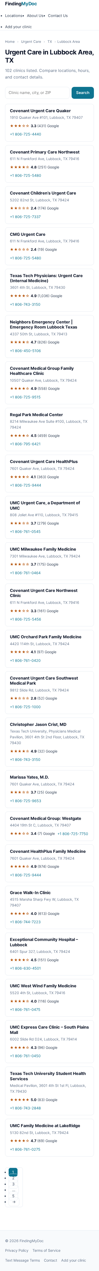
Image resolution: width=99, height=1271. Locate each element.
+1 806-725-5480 (25, 175)
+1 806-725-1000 (25, 707)
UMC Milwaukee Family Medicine (43, 549)
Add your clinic (18, 27)
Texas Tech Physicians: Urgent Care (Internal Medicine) (46, 278)
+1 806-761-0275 (25, 1149)
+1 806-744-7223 (25, 922)
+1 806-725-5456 (25, 619)
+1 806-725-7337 (25, 217)
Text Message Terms (22, 1260)
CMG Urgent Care (27, 234)
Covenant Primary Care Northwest (44, 152)
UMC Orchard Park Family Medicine (45, 636)
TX (49, 42)
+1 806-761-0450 (25, 1056)
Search (82, 92)
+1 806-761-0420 (25, 660)
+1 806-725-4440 (25, 134)
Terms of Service (46, 1250)
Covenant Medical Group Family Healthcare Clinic (42, 371)
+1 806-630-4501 (25, 968)
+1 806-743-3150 (25, 304)
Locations (13, 15)
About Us (35, 15)
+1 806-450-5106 (25, 351)
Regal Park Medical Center (36, 414)
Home (10, 42)
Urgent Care (31, 42)
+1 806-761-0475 (25, 1009)
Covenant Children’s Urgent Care (43, 193)
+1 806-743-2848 (25, 1108)
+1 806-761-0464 (25, 573)
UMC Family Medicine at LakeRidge (45, 1125)
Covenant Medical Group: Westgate (45, 818)
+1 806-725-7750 (72, 834)
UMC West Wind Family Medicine (43, 985)
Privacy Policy (16, 1250)
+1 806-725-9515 (25, 397)
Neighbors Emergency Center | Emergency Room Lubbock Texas (43, 324)
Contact (50, 1260)
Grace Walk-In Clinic (30, 892)
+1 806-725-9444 (25, 485)
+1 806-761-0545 (25, 531)
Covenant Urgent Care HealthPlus (44, 461)
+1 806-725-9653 (25, 801)
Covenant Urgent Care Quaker (40, 110)
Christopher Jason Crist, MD (38, 724)
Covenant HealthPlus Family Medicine (48, 851)
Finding (21, 3)
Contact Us (58, 15)
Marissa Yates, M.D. (29, 777)
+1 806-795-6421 (25, 444)
